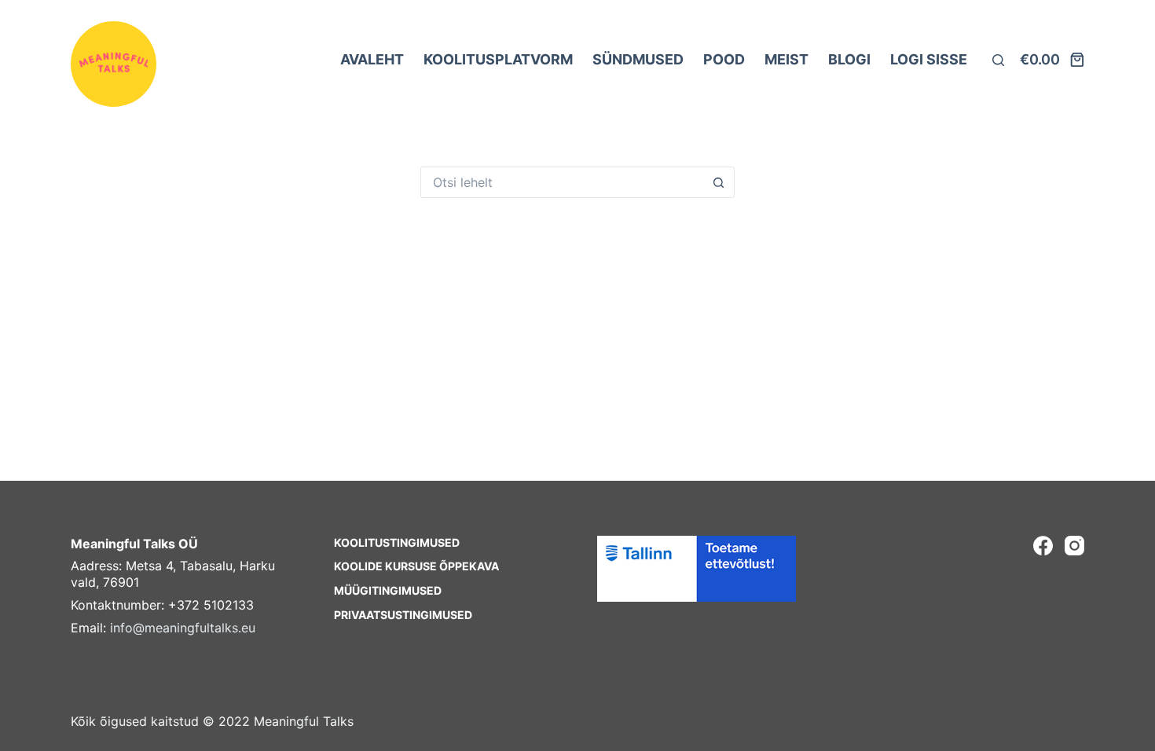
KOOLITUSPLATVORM (498, 59)
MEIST (786, 59)
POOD (724, 59)
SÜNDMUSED (638, 59)
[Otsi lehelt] (998, 60)
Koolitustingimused (397, 542)
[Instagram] (1074, 545)
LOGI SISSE (928, 59)
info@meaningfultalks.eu (182, 628)
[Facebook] (1043, 545)
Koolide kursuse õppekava (416, 566)
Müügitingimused (388, 590)
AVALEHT (372, 59)
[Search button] (719, 182)
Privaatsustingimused (403, 614)
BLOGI (849, 59)
